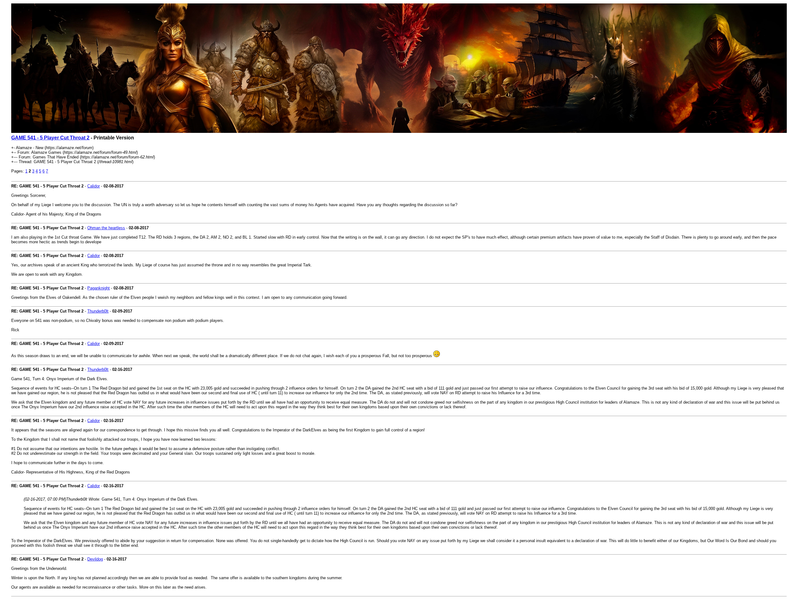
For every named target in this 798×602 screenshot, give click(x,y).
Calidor (93, 186)
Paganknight (98, 288)
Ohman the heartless (106, 228)
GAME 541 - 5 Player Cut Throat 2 (50, 137)
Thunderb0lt (97, 311)
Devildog (95, 559)
